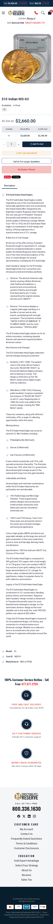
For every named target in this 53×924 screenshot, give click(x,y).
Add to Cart (37, 144)
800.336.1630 (26, 808)
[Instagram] (34, 816)
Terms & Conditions (26, 843)
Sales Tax (26, 879)
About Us (26, 870)
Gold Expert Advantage (26, 860)
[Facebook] (18, 816)
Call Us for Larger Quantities (26, 162)
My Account (26, 829)
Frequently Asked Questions (26, 838)
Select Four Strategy (26, 865)
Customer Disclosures (26, 848)
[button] (3, 13)
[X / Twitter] (23, 816)
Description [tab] (9, 185)
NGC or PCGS (26, 662)
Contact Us (26, 834)
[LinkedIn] (29, 816)
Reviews (26, 875)
